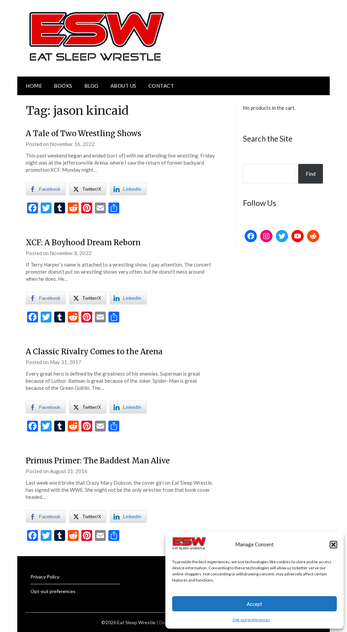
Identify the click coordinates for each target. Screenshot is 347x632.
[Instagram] (266, 236)
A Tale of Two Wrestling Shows (83, 133)
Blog (91, 86)
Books (63, 86)
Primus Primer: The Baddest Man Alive (98, 460)
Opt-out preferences (251, 619)
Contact (161, 86)
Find (310, 174)
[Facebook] (251, 236)
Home (34, 86)
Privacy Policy (44, 577)
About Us (123, 86)
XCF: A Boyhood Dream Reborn (83, 242)
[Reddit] (313, 236)
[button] (333, 544)
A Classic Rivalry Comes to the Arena (94, 351)
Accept (254, 604)
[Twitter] (282, 236)
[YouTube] (297, 236)
